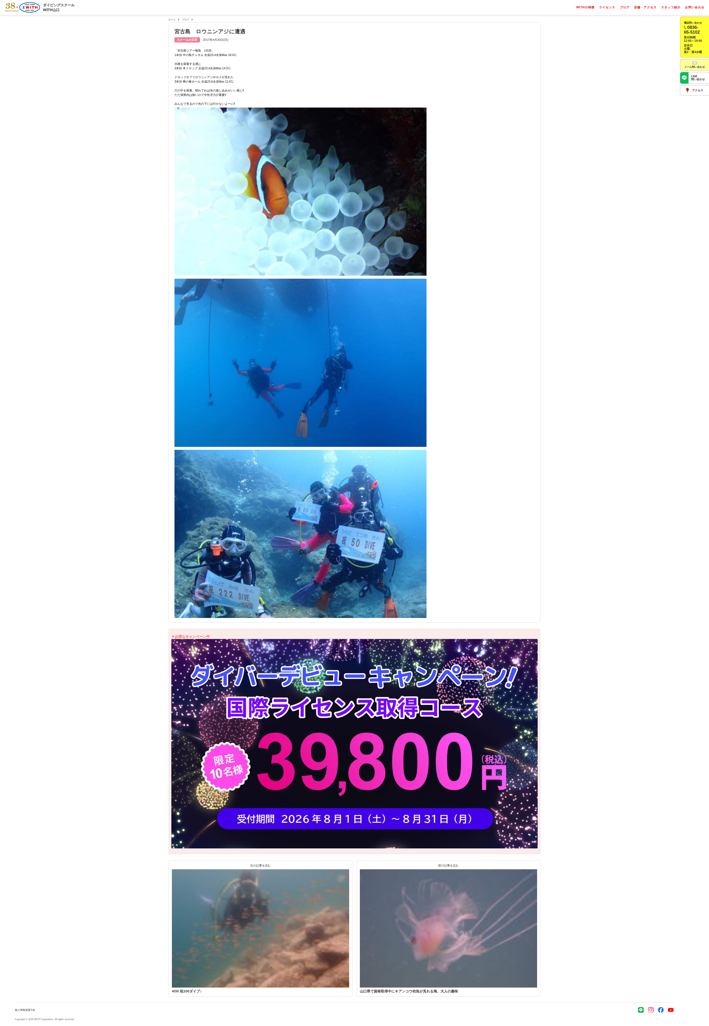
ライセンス (607, 7)
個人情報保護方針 (25, 1009)
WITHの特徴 (585, 7)
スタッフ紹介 (671, 7)
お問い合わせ (695, 7)
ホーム (172, 19)
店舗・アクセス (645, 7)
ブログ (625, 7)
